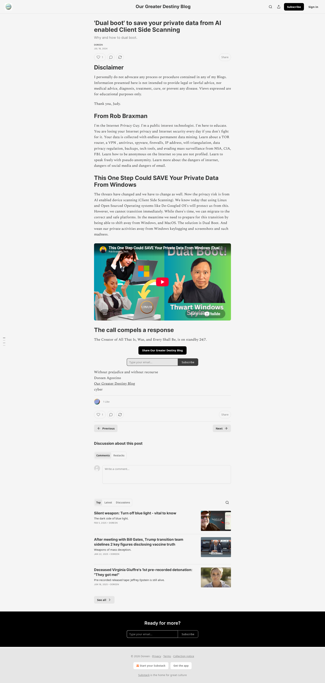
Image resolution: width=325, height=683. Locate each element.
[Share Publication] (278, 7)
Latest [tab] (108, 502)
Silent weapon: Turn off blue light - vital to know (135, 513)
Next (219, 428)
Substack (144, 675)
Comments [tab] (103, 455)
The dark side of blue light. (111, 518)
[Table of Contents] (4, 341)
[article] (162, 520)
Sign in (313, 7)
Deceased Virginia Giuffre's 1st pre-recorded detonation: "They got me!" (143, 572)
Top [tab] (98, 502)
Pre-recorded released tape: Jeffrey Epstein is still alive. (129, 580)
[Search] (270, 7)
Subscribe (294, 7)
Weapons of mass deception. (112, 549)
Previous (108, 428)
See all (101, 600)
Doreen (98, 44)
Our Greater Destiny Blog (114, 383)
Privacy (156, 656)
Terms (167, 656)
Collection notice (183, 656)
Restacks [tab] (118, 455)
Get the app (181, 665)
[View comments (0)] (111, 57)
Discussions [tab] (123, 502)
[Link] (89, 67)
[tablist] (110, 455)
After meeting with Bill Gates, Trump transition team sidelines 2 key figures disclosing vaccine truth (138, 542)
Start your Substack (153, 665)
